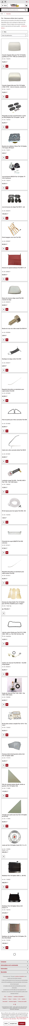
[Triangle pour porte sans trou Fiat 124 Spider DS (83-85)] (14, 806)
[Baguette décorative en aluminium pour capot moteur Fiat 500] (14, 563)
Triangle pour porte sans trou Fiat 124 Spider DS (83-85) (14, 815)
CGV (19, 999)
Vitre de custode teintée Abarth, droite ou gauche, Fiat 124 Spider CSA (13, 785)
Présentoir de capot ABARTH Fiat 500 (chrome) (12, 542)
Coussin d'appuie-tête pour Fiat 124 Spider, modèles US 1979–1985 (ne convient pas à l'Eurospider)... (14, 56)
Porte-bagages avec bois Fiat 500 (11, 237)
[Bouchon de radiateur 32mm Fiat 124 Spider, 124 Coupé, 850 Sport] (14, 138)
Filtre (4, 32)
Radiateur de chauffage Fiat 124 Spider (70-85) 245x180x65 (14, 937)
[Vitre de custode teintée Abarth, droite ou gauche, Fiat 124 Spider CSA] (14, 776)
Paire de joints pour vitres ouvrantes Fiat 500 (14, 419)
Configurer (21, 1023)
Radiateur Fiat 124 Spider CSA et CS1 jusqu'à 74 (12, 906)
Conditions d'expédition (19, 976)
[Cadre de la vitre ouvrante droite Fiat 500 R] (14, 442)
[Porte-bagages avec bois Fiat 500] (14, 229)
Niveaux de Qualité (22, 1001)
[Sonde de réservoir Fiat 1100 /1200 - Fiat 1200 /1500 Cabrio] (14, 685)
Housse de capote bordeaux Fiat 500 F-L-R (14, 267)
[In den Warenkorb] (7, 66)
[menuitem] (2, 1)
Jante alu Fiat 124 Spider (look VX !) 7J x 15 (14, 845)
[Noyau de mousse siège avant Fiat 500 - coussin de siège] (14, 290)
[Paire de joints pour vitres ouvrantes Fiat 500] (14, 411)
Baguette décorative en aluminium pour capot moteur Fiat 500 (13, 572)
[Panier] (26, 5)
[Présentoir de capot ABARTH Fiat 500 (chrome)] (14, 533)
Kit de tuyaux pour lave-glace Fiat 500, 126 (14, 511)
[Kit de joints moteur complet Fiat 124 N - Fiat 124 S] (14, 715)
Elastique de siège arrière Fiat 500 (11, 359)
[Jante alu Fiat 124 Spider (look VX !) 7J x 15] (14, 837)
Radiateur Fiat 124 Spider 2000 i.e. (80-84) (14, 875)
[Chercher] (25, 10)
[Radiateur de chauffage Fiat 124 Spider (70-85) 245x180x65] (14, 928)
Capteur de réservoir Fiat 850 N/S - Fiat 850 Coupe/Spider (14, 663)
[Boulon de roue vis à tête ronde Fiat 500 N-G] (14, 320)
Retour (9, 999)
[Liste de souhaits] (5, 1)
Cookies (15, 999)
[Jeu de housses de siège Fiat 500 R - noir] (14, 199)
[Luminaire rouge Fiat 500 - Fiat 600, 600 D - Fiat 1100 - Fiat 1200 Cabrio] (14, 472)
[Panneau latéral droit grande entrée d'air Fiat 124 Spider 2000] (14, 746)
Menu (5, 5)
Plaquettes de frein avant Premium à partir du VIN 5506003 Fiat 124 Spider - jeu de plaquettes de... (14, 117)
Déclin (6, 1023)
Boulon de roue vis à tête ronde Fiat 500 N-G (14, 328)
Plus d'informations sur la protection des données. (15, 1018)
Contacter (10, 996)
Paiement (5, 999)
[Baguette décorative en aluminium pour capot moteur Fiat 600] (14, 381)
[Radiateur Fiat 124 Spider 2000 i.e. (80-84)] (14, 867)
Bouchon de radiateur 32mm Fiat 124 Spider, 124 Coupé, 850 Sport (14, 147)
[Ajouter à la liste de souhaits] (3, 66)
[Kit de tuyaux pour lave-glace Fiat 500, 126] (14, 502)
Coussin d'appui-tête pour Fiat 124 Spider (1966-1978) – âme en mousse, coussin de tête (14, 86)
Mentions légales (13, 1001)
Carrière (23, 999)
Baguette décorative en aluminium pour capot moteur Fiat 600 (13, 390)
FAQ (5, 996)
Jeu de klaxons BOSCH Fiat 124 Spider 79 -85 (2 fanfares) (13, 177)
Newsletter (5, 1001)
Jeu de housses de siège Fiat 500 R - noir (13, 207)
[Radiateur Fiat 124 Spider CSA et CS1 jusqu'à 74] (14, 898)
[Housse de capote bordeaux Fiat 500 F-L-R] (14, 259)
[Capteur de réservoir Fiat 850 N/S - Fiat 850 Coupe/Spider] (14, 654)
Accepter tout (13, 1023)
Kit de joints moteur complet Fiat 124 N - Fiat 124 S (14, 724)
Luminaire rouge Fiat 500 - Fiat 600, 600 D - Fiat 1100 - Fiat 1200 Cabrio (14, 481)
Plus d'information (21, 1018)
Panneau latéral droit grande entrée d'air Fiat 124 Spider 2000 (13, 754)
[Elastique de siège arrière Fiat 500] (14, 351)
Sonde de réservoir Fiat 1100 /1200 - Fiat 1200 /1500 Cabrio (13, 694)
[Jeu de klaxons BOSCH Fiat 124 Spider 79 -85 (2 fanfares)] (14, 168)
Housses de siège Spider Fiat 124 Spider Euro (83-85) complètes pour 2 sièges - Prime (13, 603)
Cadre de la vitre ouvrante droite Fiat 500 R (14, 450)
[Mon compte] (2, 1)
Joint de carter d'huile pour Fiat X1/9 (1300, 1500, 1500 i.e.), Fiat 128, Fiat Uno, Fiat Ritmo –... (14, 633)
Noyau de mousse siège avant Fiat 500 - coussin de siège (13, 298)
